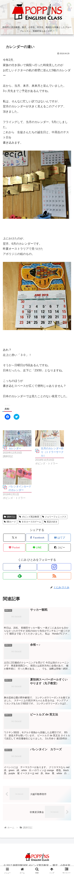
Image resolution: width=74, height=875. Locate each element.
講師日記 (11, 516)
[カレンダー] (17, 438)
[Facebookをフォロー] (20, 566)
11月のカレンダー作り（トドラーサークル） (52, 452)
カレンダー (15, 448)
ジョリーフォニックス (55, 516)
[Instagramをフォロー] (54, 566)
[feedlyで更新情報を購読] (20, 575)
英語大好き (52, 522)
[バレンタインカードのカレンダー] (17, 476)
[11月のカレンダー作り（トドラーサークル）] (49, 438)
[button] (60, 547)
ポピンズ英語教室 (30, 516)
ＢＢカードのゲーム (31, 522)
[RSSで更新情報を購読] (54, 575)
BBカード (11, 522)
